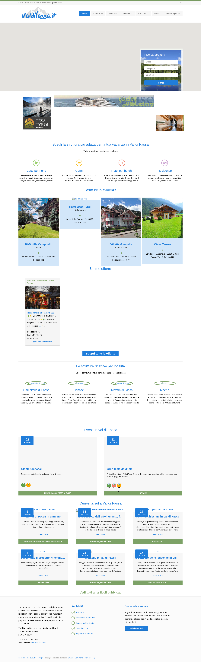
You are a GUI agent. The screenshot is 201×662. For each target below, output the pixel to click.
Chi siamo (80, 612)
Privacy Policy (90, 658)
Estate (112, 13)
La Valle (96, 13)
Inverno (126, 13)
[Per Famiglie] (28, 485)
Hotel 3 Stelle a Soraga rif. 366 (40, 312)
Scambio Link (82, 628)
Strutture (142, 13)
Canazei (143, 493)
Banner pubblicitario (85, 623)
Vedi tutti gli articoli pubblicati (100, 592)
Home (84, 13)
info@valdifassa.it (56, 3)
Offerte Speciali (173, 13)
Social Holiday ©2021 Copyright (30, 658)
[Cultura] (23, 485)
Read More (43, 534)
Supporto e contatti (85, 633)
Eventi (157, 13)
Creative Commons (75, 658)
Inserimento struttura (85, 617)
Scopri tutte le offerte (100, 353)
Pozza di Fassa (64, 493)
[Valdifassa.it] (38, 13)
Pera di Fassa (50, 493)
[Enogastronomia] (114, 485)
